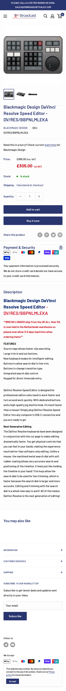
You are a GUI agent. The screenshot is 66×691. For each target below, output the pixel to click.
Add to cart (33, 209)
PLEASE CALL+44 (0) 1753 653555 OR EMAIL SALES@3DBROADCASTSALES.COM (33, 4)
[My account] (52, 16)
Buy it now (33, 220)
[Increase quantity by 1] (39, 196)
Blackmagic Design (15, 127)
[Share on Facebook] (39, 234)
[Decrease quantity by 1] (20, 196)
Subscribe (15, 616)
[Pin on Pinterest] (46, 234)
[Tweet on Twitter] (53, 234)
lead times (50, 144)
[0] (59, 16)
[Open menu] (5, 16)
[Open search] (46, 16)
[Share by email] (60, 234)
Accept (12, 681)
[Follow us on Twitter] (6, 644)
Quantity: (9, 196)
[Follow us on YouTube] (12, 644)
